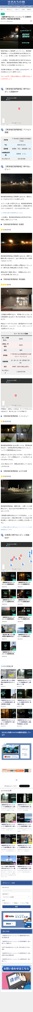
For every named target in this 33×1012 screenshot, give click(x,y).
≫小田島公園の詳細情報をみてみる (12, 212)
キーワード (5, 887)
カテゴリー (5, 894)
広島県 (2, 13)
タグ (3, 900)
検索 (16, 906)
